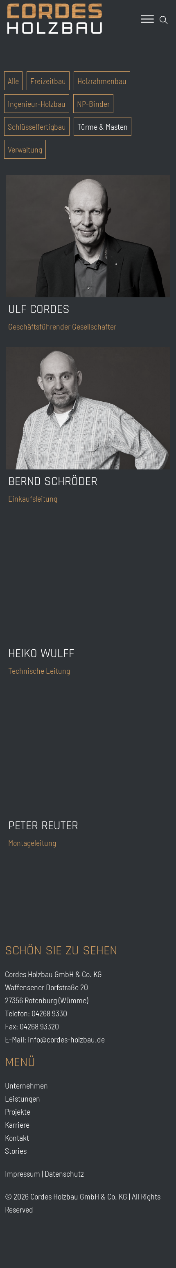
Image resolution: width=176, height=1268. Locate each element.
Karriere (17, 1124)
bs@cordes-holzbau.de (113, 415)
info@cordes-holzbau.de (66, 1039)
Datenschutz (64, 1173)
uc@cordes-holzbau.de (113, 250)
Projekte (17, 1111)
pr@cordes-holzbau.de (112, 759)
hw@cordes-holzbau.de (113, 587)
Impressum (22, 1173)
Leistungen (22, 1098)
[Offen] (147, 19)
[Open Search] (164, 20)
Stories (16, 1150)
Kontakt (17, 1137)
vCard (153, 270)
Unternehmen (26, 1085)
